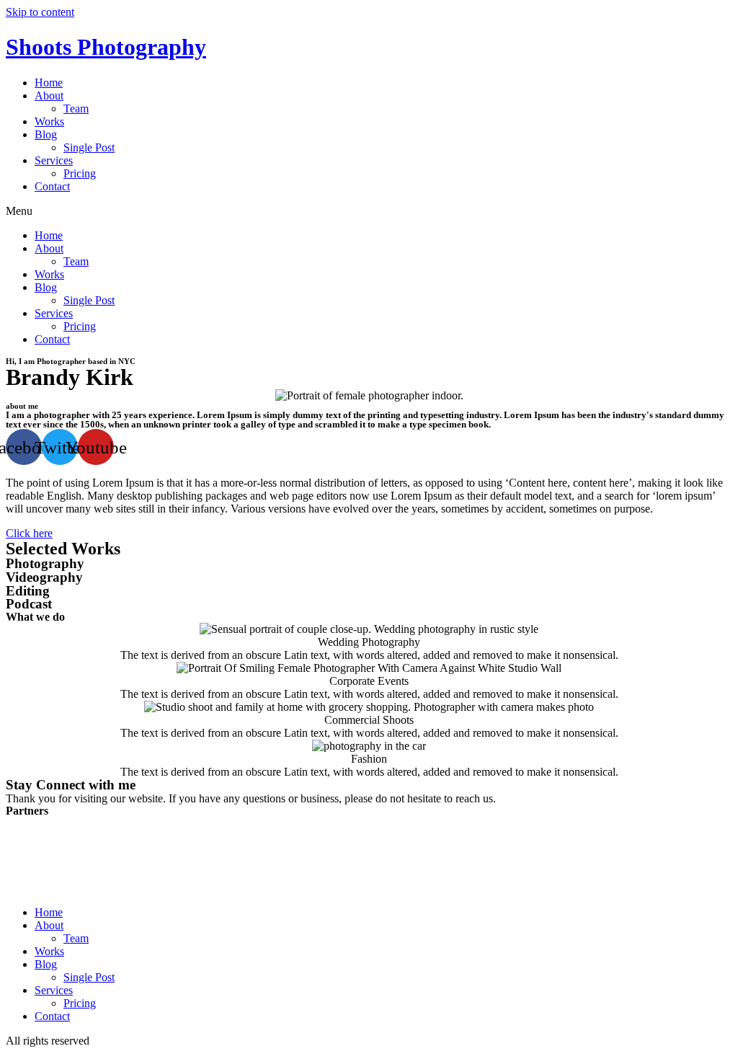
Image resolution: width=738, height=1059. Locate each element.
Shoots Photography (106, 47)
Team (76, 108)
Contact (52, 186)
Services (54, 160)
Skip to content (40, 12)
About (49, 95)
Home (49, 82)
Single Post (89, 147)
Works (49, 121)
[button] (369, 211)
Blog (46, 134)
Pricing (79, 173)
